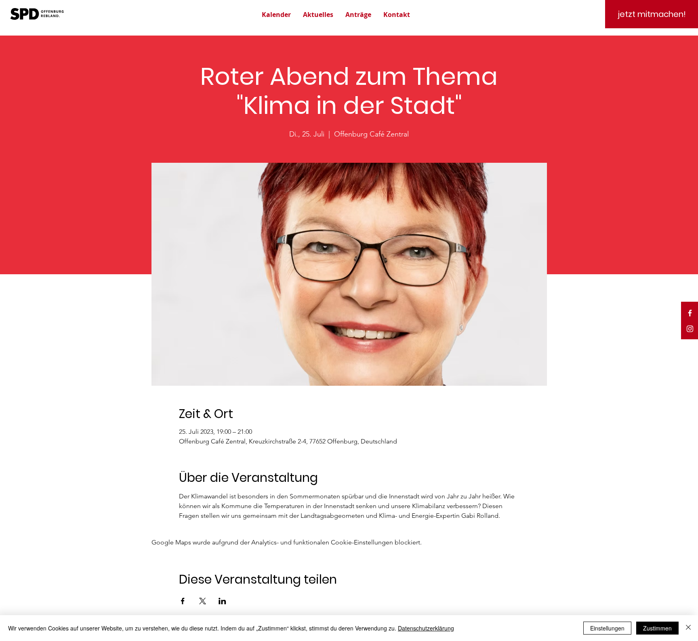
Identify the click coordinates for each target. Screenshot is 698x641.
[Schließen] (688, 628)
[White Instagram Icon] (689, 328)
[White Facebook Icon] (689, 313)
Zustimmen (657, 628)
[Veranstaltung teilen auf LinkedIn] (222, 601)
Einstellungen (607, 628)
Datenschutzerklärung (426, 628)
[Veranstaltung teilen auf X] (202, 601)
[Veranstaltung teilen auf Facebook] (183, 601)
